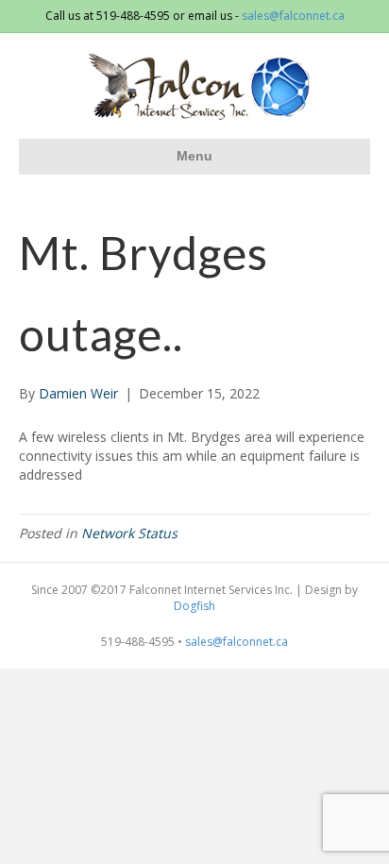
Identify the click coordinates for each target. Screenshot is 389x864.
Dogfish (194, 606)
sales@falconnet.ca (293, 16)
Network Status (129, 533)
